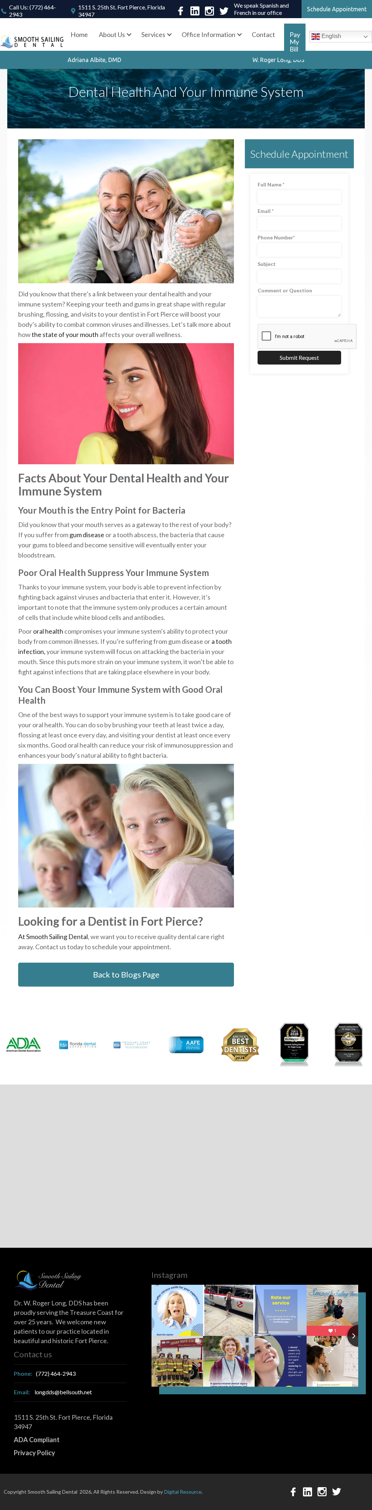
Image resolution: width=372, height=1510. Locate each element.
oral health (48, 631)
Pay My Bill (295, 41)
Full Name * (271, 184)
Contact (263, 34)
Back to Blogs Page (126, 974)
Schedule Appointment (337, 9)
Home (79, 34)
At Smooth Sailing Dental (53, 937)
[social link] (180, 11)
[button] (114, 34)
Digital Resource (183, 1492)
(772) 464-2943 (45, 1373)
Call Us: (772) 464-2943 (32, 11)
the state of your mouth (65, 334)
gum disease (86, 535)
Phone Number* (276, 237)
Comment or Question (285, 290)
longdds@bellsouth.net (53, 1391)
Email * (266, 211)
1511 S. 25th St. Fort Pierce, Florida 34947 (121, 11)
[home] (32, 42)
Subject (267, 264)
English (330, 36)
